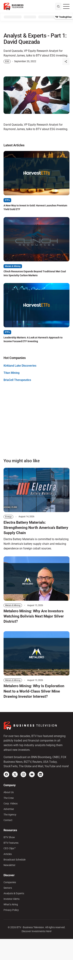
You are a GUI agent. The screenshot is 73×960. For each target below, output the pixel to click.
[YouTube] (32, 774)
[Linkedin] (40, 774)
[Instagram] (23, 774)
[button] (65, 61)
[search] (58, 6)
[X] (15, 774)
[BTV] (13, 6)
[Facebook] (6, 774)
